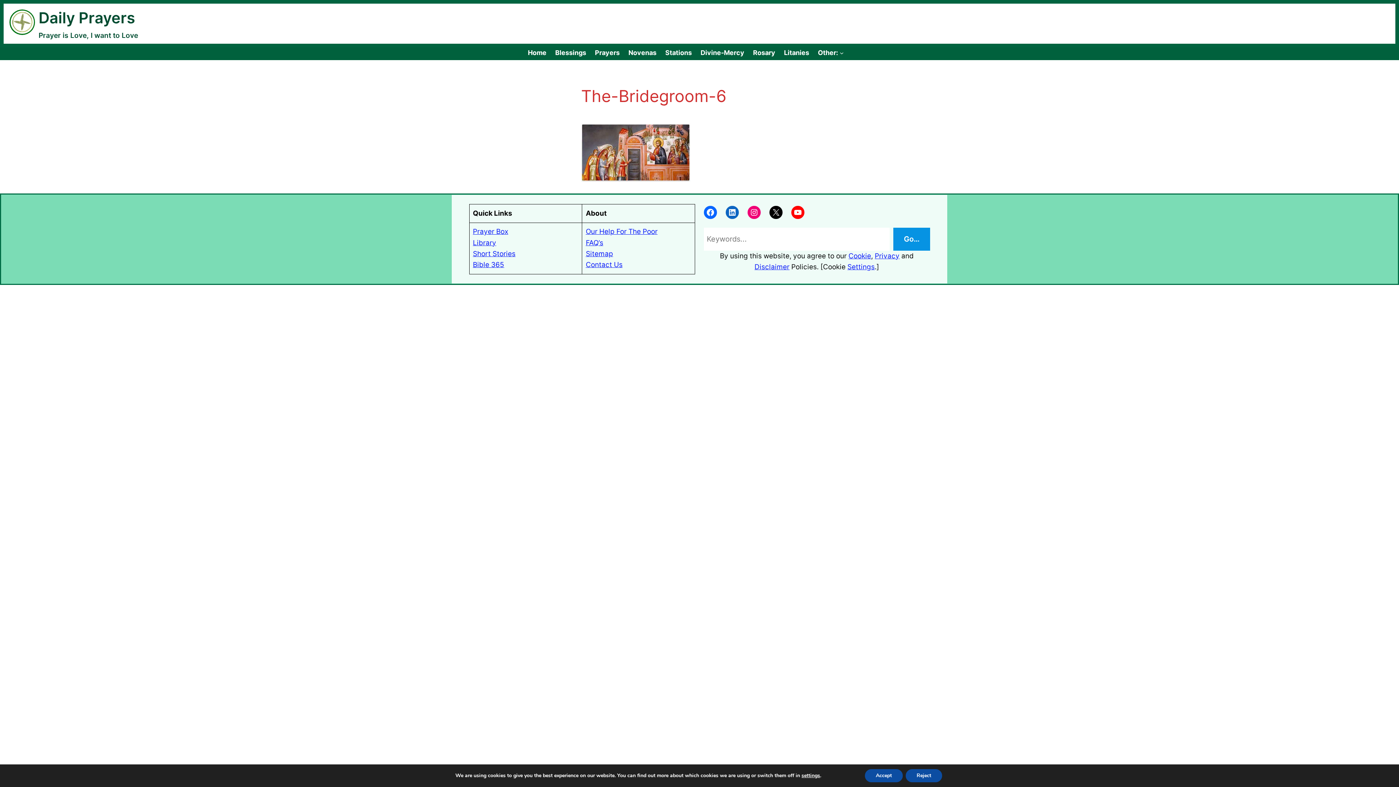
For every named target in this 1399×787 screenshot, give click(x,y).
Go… (912, 239)
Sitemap (599, 254)
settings (811, 775)
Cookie (860, 256)
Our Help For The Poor (622, 231)
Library (484, 243)
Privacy (887, 256)
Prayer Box (490, 231)
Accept (884, 775)
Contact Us (604, 265)
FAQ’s (594, 243)
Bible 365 (488, 265)
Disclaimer (772, 267)
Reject (924, 775)
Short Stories (494, 254)
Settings (861, 267)
